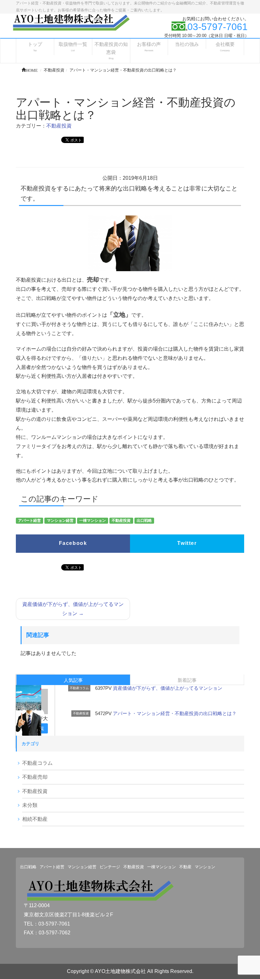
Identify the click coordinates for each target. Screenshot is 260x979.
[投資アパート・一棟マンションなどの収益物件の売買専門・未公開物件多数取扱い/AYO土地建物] (70, 22)
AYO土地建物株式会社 (120, 971)
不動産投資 (59, 125)
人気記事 (73, 680)
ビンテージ (110, 866)
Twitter (187, 543)
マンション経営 (60, 520)
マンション (205, 866)
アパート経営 (29, 520)
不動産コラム (79, 688)
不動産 (185, 866)
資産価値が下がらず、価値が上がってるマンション (73, 609)
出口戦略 (144, 520)
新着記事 (187, 680)
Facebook (73, 543)
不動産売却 (35, 777)
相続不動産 (35, 819)
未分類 (29, 805)
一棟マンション (92, 520)
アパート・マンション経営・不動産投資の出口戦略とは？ (175, 713)
